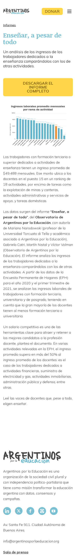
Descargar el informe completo (38, 87)
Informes (9, 25)
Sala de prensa (15, 552)
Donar (52, 11)
